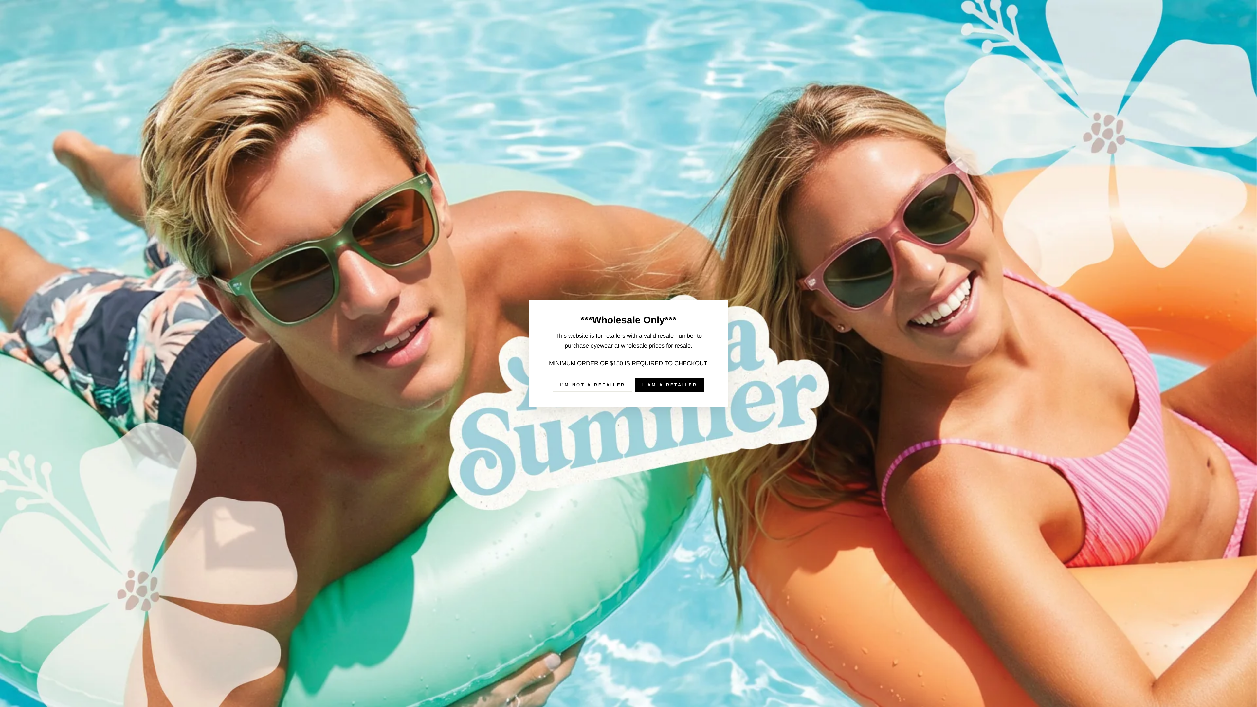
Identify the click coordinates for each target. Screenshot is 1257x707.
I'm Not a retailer (592, 384)
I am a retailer (669, 384)
